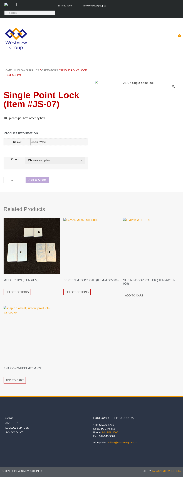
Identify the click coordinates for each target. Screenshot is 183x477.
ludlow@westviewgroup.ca (122, 442)
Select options (17, 292)
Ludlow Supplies (26, 70)
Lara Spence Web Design (166, 471)
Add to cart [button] (134, 295)
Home (8, 70)
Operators (49, 70)
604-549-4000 (110, 432)
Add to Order (37, 179)
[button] (168, 38)
